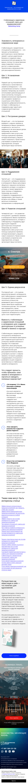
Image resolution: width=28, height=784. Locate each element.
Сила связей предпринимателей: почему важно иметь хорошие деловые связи (13, 562)
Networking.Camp (14, 26)
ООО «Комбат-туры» (11, 766)
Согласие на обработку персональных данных (12, 760)
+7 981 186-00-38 (8, 749)
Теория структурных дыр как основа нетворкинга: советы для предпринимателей (13, 541)
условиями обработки (7, 774)
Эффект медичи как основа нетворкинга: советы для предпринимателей (11, 520)
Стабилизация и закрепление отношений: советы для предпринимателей (11, 557)
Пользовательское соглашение (9, 758)
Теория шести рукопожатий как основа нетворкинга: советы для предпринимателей (12, 533)
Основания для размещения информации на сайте (14, 762)
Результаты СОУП (5, 756)
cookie (13, 774)
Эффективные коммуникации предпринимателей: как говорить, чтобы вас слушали (13, 507)
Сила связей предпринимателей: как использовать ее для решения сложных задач (14, 568)
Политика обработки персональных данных (12, 764)
